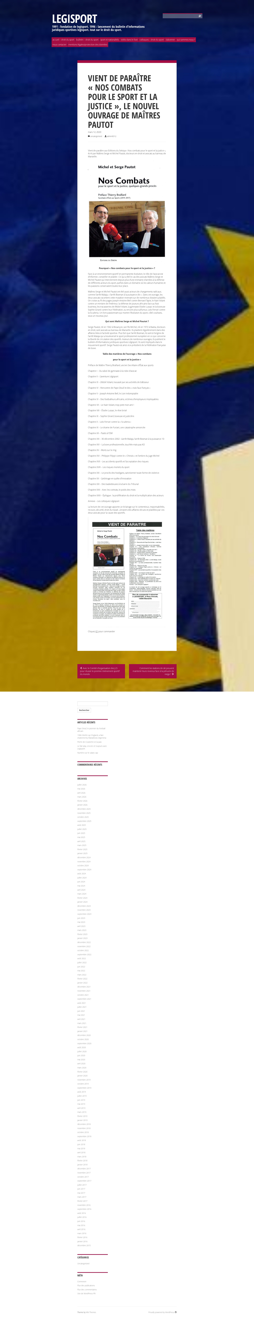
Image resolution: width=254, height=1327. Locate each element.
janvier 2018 (82, 1164)
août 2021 (81, 1003)
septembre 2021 (84, 999)
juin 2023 (81, 918)
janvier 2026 (82, 805)
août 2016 (81, 1213)
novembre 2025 (83, 813)
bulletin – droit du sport (87, 39)
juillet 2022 (82, 962)
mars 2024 (81, 894)
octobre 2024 (83, 865)
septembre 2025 (84, 821)
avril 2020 (81, 1063)
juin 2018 (81, 1144)
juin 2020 (81, 1055)
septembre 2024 (84, 869)
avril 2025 (81, 841)
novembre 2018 (83, 1128)
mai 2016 (81, 1225)
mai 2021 (81, 1015)
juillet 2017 (82, 1185)
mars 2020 (81, 1067)
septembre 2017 (84, 1180)
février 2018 (82, 1160)
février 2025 (82, 849)
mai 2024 (81, 885)
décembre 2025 (84, 809)
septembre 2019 (84, 1088)
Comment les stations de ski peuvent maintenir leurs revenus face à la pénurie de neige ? (153, 671)
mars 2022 (81, 974)
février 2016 (82, 1237)
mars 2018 (81, 1156)
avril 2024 (81, 890)
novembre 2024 (83, 861)
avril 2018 (81, 1152)
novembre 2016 (83, 1205)
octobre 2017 (83, 1177)
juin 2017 (81, 1189)
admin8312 (111, 136)
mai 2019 (81, 1104)
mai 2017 (81, 1193)
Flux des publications (86, 1285)
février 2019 (82, 1116)
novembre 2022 (83, 946)
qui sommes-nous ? (186, 39)
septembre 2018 (84, 1136)
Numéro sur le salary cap (87, 752)
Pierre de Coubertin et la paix (89, 742)
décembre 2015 (84, 1245)
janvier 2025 (82, 853)
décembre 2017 (84, 1168)
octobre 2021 (83, 995)
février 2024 (82, 898)
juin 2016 (81, 1221)
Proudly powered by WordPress (161, 1312)
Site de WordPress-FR (86, 1293)
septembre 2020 (84, 1043)
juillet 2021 (82, 1007)
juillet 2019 (82, 1096)
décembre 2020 (84, 1035)
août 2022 (81, 958)
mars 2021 (81, 1023)
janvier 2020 (82, 1075)
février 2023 (82, 934)
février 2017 (82, 1201)
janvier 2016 (82, 1241)
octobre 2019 (83, 1083)
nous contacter (59, 44)
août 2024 (81, 873)
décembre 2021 (84, 986)
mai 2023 (81, 922)
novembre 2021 (83, 991)
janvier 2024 (82, 902)
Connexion (81, 1281)
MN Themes (91, 1312)
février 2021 (82, 1027)
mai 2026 (81, 788)
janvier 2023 (82, 938)
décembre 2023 (84, 906)
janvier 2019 (82, 1120)
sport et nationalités (109, 39)
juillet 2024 (82, 877)
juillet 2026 (82, 784)
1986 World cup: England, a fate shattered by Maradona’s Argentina (91, 736)
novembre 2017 (83, 1172)
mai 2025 (81, 837)
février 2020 (82, 1071)
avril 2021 (81, 1019)
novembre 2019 (83, 1079)
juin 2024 (81, 881)
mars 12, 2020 (94, 132)
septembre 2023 (84, 914)
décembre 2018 (84, 1124)
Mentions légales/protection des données (87, 44)
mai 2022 (81, 970)
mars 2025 (81, 845)
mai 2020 (81, 1059)
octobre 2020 (83, 1039)
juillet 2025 (82, 829)
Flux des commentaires (87, 1289)
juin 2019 (81, 1100)
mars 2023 (81, 930)
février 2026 (82, 801)
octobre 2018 (83, 1132)
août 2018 (81, 1140)
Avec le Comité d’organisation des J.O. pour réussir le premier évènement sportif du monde (100, 671)
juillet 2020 (82, 1051)
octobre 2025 (83, 817)
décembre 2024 (84, 857)
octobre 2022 (83, 950)
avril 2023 (81, 926)
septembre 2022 (84, 954)
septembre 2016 (84, 1209)
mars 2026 (81, 796)
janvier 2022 (82, 982)
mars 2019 (81, 1112)
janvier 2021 (82, 1031)
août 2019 (81, 1092)
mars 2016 (81, 1233)
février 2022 (82, 978)
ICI (97, 631)
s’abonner (170, 39)
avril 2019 (81, 1108)
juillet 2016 (82, 1217)
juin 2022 (81, 966)
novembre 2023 (83, 910)
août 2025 (81, 825)
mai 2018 (81, 1148)
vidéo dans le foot (129, 39)
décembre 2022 (84, 942)
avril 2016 (81, 1229)
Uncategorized (96, 136)
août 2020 (81, 1047)
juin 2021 (81, 1011)
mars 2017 (81, 1197)
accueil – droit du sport (63, 39)
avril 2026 (81, 793)
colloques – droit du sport (152, 39)
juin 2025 (81, 833)
